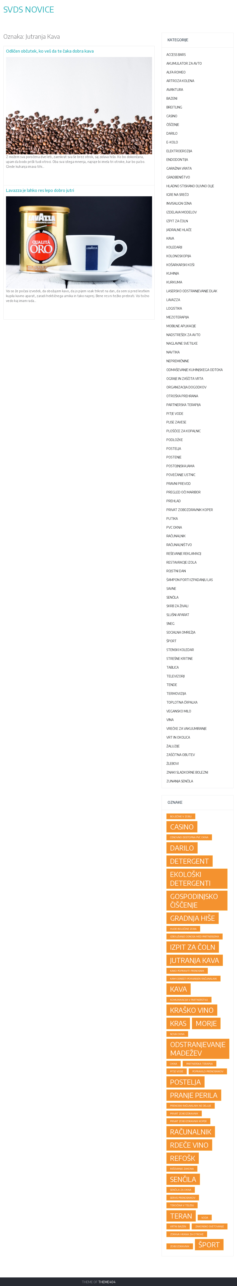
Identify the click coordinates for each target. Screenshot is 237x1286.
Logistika (174, 308)
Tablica (172, 667)
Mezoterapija (177, 317)
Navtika (173, 352)
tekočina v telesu (182, 1205)
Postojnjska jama (180, 466)
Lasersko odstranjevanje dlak (191, 291)
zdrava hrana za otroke (186, 1234)
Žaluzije (173, 746)
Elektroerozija (179, 151)
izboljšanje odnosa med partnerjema (194, 936)
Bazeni (171, 98)
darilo (182, 848)
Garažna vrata (179, 168)
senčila (183, 1179)
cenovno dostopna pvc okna (189, 837)
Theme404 (106, 1282)
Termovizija (176, 693)
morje (206, 1023)
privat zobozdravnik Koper (188, 1121)
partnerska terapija (199, 1063)
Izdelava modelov (181, 212)
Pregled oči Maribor (183, 492)
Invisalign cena (179, 203)
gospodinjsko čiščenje (194, 900)
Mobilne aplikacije (181, 326)
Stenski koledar (180, 650)
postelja (185, 1082)
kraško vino (192, 1010)
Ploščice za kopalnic (183, 431)
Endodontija (177, 160)
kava (178, 989)
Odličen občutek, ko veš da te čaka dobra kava (50, 51)
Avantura (174, 90)
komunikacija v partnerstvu (189, 999)
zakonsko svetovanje (209, 1226)
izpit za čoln (192, 947)
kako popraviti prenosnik (187, 970)
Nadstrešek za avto (183, 335)
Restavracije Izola (181, 562)
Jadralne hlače (179, 230)
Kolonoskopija (178, 256)
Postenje (173, 457)
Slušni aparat (177, 615)
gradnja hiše (192, 918)
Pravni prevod (178, 484)
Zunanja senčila (179, 781)
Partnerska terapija (183, 405)
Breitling (174, 107)
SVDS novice (28, 9)
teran (181, 1216)
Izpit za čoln (177, 221)
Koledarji (174, 247)
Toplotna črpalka (181, 702)
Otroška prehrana (182, 396)
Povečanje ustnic (180, 475)
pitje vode (176, 1071)
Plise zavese (176, 422)
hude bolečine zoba (183, 928)
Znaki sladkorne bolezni (187, 772)
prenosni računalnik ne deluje (190, 1105)
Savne (171, 589)
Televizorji (175, 676)
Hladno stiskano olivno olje (190, 186)
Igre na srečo (177, 195)
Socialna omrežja (180, 632)
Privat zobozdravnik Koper (189, 510)
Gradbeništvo (178, 177)
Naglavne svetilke (182, 343)
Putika (172, 519)
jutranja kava (194, 960)
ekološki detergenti (190, 878)
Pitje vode (174, 414)
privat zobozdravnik (184, 1113)
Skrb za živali (177, 606)
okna (173, 1063)
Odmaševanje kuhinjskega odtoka (194, 370)
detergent (189, 861)
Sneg (170, 624)
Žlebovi (172, 763)
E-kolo (172, 142)
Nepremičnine (177, 361)
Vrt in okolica (178, 737)
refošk (182, 1158)
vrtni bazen (178, 1226)
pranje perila (194, 1095)
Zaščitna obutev (180, 755)
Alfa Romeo (176, 72)
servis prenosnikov (182, 1197)
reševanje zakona (182, 1168)
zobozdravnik (179, 1246)
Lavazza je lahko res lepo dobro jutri (40, 190)
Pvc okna (174, 527)
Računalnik (176, 536)
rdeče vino (189, 1145)
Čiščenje (172, 125)
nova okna (177, 1033)
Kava (170, 238)
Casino (171, 116)
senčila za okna (180, 1189)
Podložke (174, 440)
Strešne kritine (179, 658)
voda (204, 1217)
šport (209, 1244)
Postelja (173, 449)
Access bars (176, 55)
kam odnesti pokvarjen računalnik (193, 978)
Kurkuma (174, 282)
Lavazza (173, 300)
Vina (170, 720)
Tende (171, 685)
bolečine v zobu (181, 816)
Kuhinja (172, 273)
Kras (178, 1023)
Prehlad (173, 501)
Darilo (172, 133)
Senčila (172, 597)
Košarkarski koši (180, 265)
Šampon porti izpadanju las (189, 580)
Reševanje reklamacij (183, 554)
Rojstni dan (176, 571)
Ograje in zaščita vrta (184, 379)
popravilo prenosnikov (207, 1071)
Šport (171, 641)
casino (182, 826)
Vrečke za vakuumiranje (186, 728)
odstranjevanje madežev (198, 1048)
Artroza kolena (180, 81)
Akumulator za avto (184, 63)
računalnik (190, 1131)
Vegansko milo (178, 711)
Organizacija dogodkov (186, 387)
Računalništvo (179, 545)
